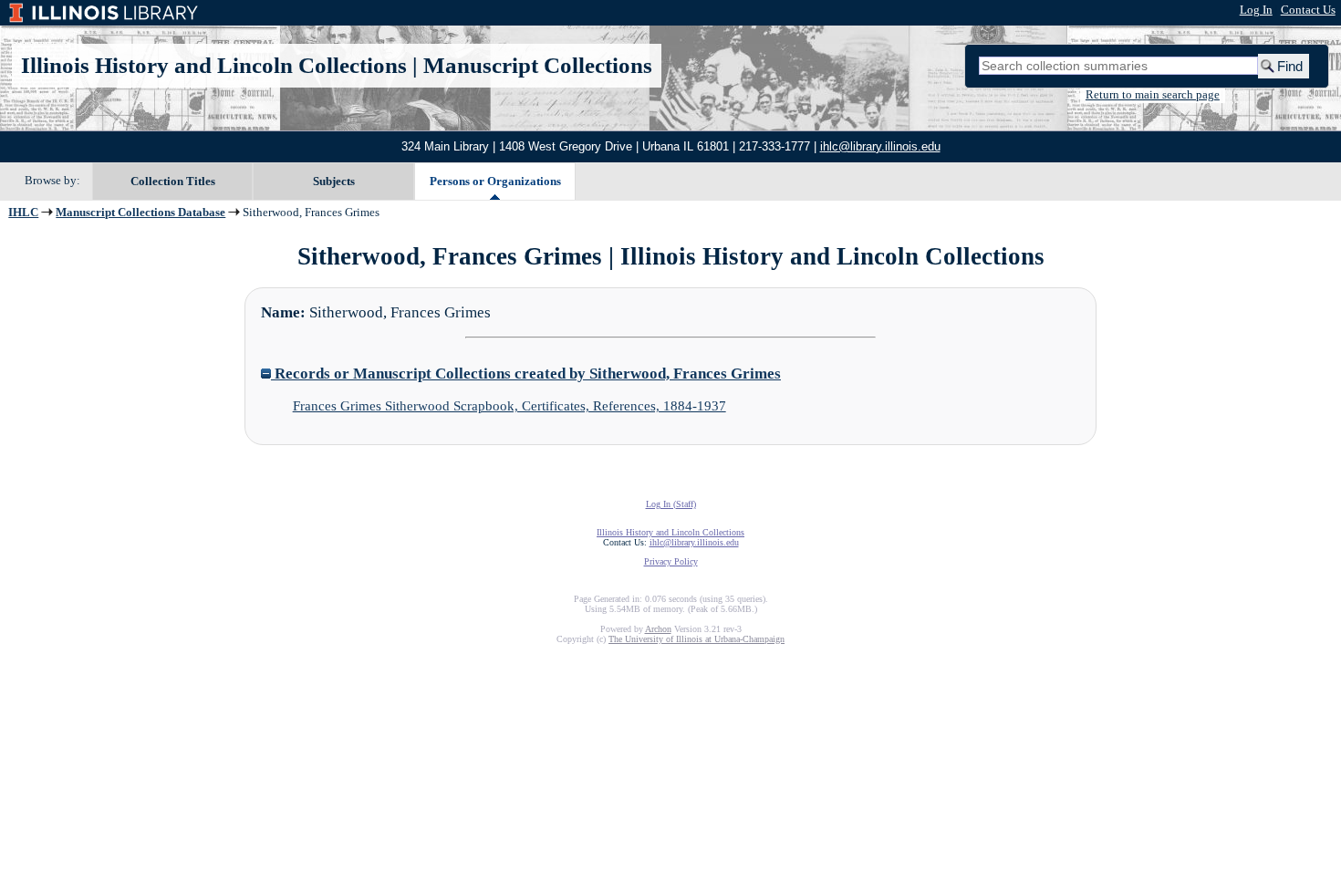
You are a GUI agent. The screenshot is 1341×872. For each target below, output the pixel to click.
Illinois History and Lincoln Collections (214, 65)
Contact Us (1308, 10)
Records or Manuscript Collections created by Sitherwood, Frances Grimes (526, 373)
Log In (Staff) (671, 504)
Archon (658, 629)
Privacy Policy (671, 561)
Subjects (334, 181)
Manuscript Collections (537, 65)
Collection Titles (172, 181)
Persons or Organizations (495, 181)
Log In (1256, 10)
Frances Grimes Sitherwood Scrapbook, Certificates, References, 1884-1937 (509, 406)
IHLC (23, 212)
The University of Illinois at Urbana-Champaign (696, 639)
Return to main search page (1153, 94)
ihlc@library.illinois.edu (880, 146)
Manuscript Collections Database (140, 212)
